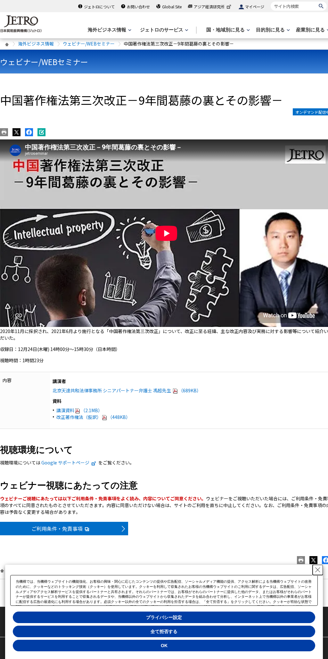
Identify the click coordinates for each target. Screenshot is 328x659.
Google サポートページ (65, 462)
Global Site (172, 6)
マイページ (254, 6)
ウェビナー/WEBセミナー (89, 43)
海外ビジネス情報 (36, 43)
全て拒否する (164, 631)
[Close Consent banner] (318, 570)
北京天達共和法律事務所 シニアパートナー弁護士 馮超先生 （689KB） (127, 390)
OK (164, 645)
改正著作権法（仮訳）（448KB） (93, 417)
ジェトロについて (99, 6)
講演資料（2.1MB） (79, 410)
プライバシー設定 (164, 617)
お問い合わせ (138, 6)
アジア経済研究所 (209, 6)
